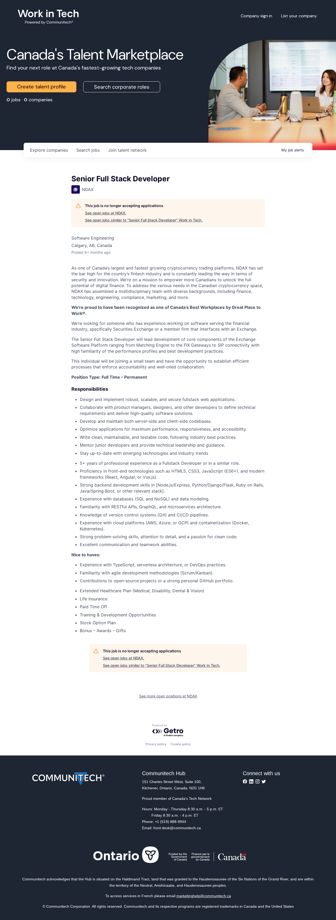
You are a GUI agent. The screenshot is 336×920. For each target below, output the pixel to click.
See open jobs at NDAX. (105, 213)
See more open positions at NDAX (168, 696)
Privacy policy (155, 744)
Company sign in (256, 16)
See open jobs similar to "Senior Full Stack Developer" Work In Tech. (143, 220)
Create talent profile (41, 86)
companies (49, 150)
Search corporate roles (121, 86)
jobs (88, 150)
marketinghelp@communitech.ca (203, 896)
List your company (299, 16)
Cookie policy (181, 744)
